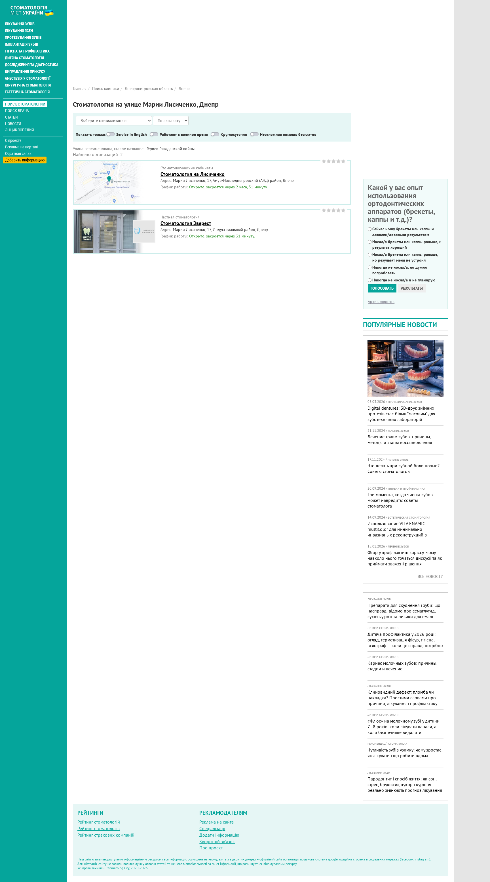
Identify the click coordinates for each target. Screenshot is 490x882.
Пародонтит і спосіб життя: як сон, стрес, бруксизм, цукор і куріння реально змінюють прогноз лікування (405, 784)
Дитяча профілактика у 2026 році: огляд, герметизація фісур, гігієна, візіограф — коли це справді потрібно (405, 639)
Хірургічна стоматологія (28, 85)
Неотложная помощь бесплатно (288, 134)
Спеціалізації (212, 828)
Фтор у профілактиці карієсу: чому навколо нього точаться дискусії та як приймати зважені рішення (405, 558)
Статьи (11, 117)
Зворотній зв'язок (217, 841)
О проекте (13, 140)
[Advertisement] (212, 39)
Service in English (131, 134)
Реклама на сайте (216, 822)
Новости (13, 123)
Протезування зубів (23, 37)
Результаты (412, 288)
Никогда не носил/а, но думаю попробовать (399, 270)
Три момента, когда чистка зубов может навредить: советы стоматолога (400, 500)
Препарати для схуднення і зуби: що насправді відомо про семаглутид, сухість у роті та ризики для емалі (404, 610)
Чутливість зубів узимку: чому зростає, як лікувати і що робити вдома (405, 752)
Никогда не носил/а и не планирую (403, 280)
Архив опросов (381, 301)
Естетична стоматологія (27, 92)
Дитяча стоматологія (24, 58)
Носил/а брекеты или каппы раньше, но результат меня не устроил (405, 257)
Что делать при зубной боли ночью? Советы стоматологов (404, 468)
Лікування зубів (20, 24)
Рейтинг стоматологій (98, 822)
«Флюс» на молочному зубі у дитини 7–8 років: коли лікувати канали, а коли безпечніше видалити (404, 726)
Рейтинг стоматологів (98, 828)
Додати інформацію (219, 835)
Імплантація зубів (21, 44)
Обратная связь (18, 153)
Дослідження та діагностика (31, 64)
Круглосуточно (234, 134)
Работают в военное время (184, 134)
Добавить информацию (25, 160)
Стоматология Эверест (185, 223)
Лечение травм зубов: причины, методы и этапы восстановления (400, 439)
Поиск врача (17, 110)
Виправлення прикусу (25, 71)
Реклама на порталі (21, 147)
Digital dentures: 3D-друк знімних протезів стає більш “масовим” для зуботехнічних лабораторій (401, 413)
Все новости (430, 576)
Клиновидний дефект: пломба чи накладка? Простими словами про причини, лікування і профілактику (402, 697)
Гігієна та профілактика (27, 51)
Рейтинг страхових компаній (105, 835)
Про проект (211, 848)
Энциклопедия (19, 129)
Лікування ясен (19, 30)
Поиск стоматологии (25, 104)
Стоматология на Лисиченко (192, 174)
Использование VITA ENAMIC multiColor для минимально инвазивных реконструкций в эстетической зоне (397, 532)
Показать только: (91, 134)
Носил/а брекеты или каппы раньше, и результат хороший (407, 244)
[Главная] (35, 10)
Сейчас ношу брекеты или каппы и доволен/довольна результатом (403, 231)
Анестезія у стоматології (27, 78)
